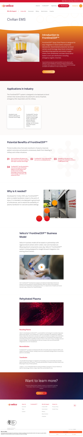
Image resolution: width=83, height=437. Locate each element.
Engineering (54, 5)
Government (31, 11)
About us (38, 5)
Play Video (41, 267)
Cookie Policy (55, 409)
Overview (24, 406)
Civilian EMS (23, 11)
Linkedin (75, 405)
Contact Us (40, 393)
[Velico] (8, 5)
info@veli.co (80, 5)
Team (23, 409)
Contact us (75, 6)
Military (37, 11)
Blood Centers (44, 11)
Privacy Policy (55, 406)
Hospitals (52, 11)
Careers (23, 411)
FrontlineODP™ (45, 5)
